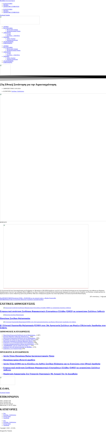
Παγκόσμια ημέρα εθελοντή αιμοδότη (19, 360)
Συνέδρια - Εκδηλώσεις (18, 91)
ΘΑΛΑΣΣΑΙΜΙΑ (8, 28)
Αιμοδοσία (6, 418)
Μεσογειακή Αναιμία (12, 29)
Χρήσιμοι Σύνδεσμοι (12, 40)
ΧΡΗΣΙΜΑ (6, 37)
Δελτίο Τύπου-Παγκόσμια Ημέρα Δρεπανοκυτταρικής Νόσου (28, 356)
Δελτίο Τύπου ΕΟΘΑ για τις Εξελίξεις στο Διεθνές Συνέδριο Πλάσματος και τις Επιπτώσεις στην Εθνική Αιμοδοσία (51, 364)
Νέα (4, 413)
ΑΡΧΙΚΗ (5, 26)
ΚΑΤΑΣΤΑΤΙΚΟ (7, 3)
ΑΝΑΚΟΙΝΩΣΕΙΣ (8, 41)
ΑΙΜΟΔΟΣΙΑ (7, 32)
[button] (53, 222)
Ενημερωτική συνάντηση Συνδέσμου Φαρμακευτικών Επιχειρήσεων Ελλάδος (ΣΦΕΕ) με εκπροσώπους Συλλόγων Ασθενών (52, 311)
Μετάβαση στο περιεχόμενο (7, 0)
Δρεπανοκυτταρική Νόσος (13, 31)
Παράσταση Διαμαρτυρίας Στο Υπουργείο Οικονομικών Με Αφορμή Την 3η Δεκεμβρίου (40, 374)
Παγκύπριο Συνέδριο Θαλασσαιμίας (15, 318)
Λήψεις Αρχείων (11, 38)
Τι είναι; (9, 34)
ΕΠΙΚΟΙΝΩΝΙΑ (7, 43)
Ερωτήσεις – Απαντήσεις (13, 35)
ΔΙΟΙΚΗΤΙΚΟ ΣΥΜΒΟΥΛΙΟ (11, 6)
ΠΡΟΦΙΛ (5, 5)
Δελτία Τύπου (7, 416)
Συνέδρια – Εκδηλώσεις (9, 415)
